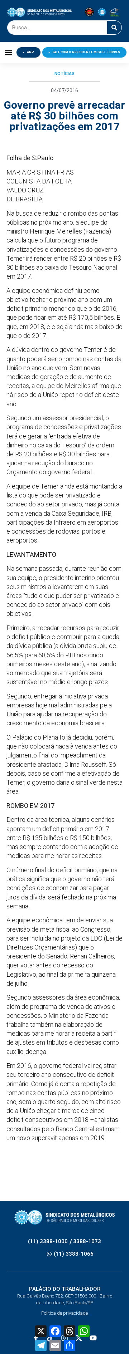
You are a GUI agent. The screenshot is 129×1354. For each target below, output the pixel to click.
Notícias (64, 73)
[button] (8, 52)
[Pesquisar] (114, 27)
